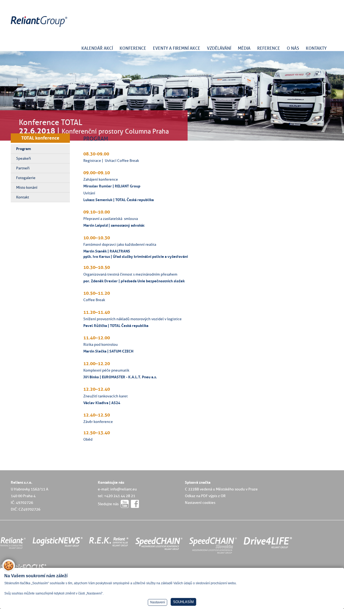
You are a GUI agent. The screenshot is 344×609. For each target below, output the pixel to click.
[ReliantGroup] (40, 27)
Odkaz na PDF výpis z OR (205, 495)
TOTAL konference (40, 138)
